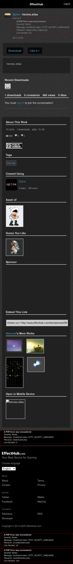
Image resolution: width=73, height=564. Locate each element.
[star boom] (14, 372)
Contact (6, 485)
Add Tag (11, 163)
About (5, 480)
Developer (7, 518)
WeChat (41, 501)
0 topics (22, 188)
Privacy (41, 485)
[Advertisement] (24, 286)
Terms (40, 480)
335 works (33, 188)
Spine (16, 14)
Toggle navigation (4, 3)
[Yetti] (14, 247)
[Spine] (11, 185)
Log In (20, 103)
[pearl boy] (35, 346)
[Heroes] (14, 216)
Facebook (7, 501)
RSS (39, 513)
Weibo (40, 497)
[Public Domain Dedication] (14, 148)
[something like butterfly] (36, 364)
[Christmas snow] (14, 346)
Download (14, 50)
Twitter (5, 497)
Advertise (7, 513)
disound (17, 18)
